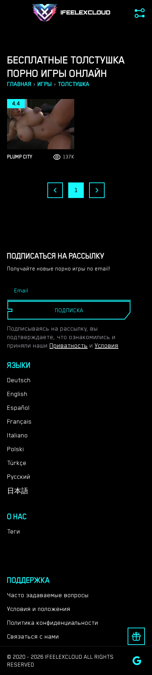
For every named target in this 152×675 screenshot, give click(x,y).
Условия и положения (38, 608)
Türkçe (17, 462)
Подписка (69, 310)
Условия (106, 345)
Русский (18, 476)
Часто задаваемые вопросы (48, 595)
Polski (15, 449)
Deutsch (19, 380)
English (17, 393)
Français (19, 421)
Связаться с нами (33, 636)
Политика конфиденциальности (52, 622)
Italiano (17, 435)
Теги (13, 531)
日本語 (17, 491)
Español (18, 407)
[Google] (137, 661)
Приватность (68, 345)
